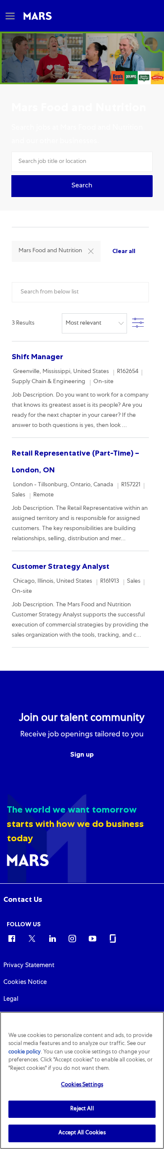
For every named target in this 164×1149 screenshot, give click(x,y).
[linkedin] (52, 938)
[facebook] (12, 938)
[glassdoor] (112, 938)
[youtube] (92, 938)
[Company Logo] (37, 16)
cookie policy (24, 1052)
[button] (81, 186)
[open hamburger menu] (10, 15)
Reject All (81, 1109)
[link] (22, 899)
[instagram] (72, 938)
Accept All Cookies (81, 1133)
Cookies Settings (82, 1085)
